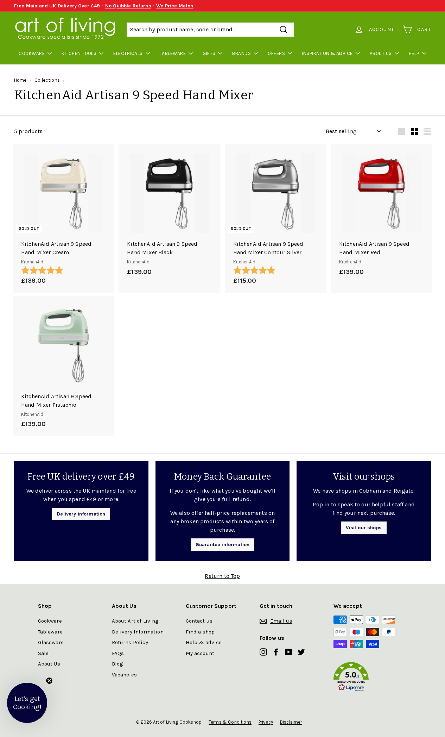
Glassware (51, 642)
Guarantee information (222, 545)
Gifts (209, 53)
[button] (370, 678)
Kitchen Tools (79, 53)
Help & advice (204, 642)
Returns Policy (130, 642)
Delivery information (81, 514)
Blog (117, 664)
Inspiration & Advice (327, 53)
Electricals (127, 53)
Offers (276, 53)
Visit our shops (363, 528)
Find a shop (200, 632)
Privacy (266, 722)
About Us (381, 53)
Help (414, 53)
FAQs (118, 653)
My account (200, 653)
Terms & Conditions (230, 722)
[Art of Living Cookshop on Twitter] (301, 652)
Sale (43, 653)
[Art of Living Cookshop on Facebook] (276, 652)
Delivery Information (138, 632)
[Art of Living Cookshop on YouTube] (288, 652)
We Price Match (174, 6)
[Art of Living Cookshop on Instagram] (263, 652)
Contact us (199, 621)
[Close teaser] (49, 680)
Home (20, 80)
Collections (47, 80)
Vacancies (124, 675)
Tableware (173, 53)
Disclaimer (291, 722)
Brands (241, 53)
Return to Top (222, 576)
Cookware (32, 53)
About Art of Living (135, 621)
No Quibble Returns (128, 6)
